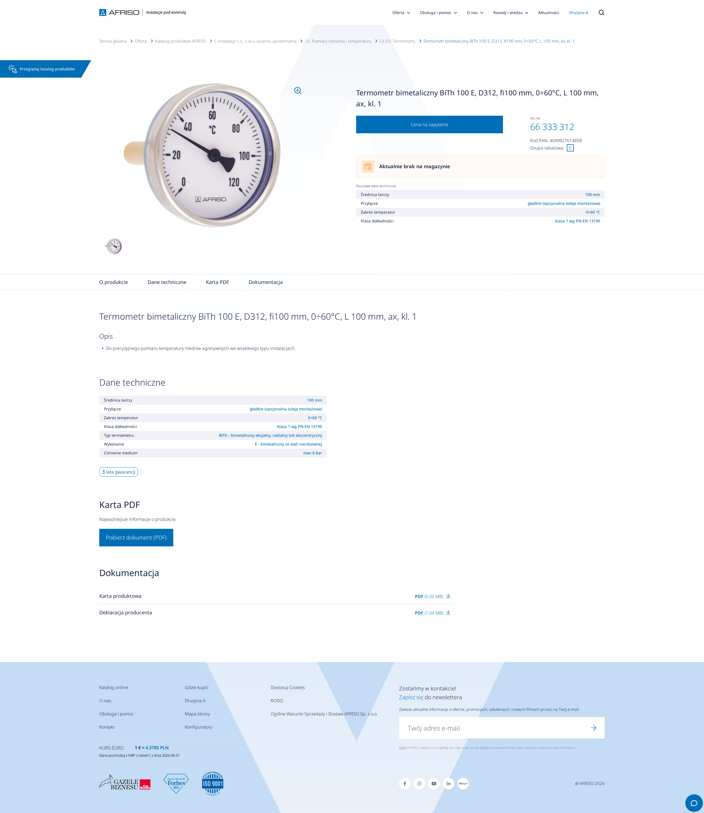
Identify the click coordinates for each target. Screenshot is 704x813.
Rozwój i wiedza (507, 12)
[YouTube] (434, 783)
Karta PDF (217, 282)
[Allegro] (463, 783)
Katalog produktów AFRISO (180, 41)
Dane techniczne (167, 282)
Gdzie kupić (196, 687)
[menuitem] (202, 155)
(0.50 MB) (429, 596)
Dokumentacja (266, 282)
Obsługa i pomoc (435, 12)
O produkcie (113, 282)
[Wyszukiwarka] (599, 12)
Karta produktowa (120, 596)
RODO (277, 701)
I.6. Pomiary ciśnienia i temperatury (338, 41)
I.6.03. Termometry (397, 41)
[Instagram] (419, 783)
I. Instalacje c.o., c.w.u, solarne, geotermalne (255, 41)
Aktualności (548, 12)
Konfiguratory (198, 727)
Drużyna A (578, 12)
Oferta (398, 12)
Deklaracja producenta (125, 612)
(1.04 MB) (429, 613)
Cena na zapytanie (429, 124)
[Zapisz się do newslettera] (594, 728)
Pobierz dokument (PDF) (136, 537)
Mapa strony (197, 714)
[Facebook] (405, 783)
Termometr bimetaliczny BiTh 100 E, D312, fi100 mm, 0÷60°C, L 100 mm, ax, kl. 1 (499, 41)
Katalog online (113, 687)
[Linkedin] (448, 783)
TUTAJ (402, 748)
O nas (472, 12)
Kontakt (106, 727)
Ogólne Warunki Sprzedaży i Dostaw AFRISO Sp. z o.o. (324, 714)
